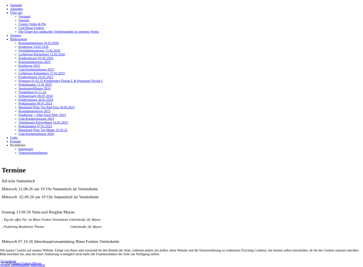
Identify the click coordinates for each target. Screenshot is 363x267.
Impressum (37, 265)
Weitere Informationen (15, 265)
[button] (17, 145)
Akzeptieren (8, 261)
